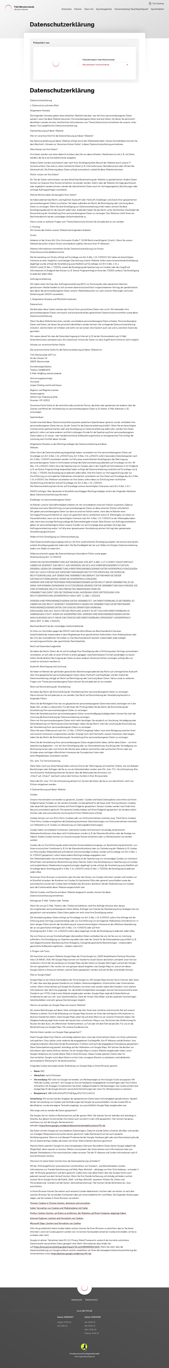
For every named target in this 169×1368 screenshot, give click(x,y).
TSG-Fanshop (158, 3)
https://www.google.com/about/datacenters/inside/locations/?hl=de (72, 1125)
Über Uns (89, 9)
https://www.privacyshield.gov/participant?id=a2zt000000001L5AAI (67, 1247)
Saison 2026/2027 (65, 1317)
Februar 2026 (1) (91, 1333)
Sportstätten (157, 9)
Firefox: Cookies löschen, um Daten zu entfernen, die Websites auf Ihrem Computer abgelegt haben (78, 1213)
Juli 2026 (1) (62, 1326)
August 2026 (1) (64, 1322)
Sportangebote (104, 9)
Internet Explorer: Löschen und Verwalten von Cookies (56, 1218)
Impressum (76, 1299)
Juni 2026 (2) (89, 1322)
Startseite (66, 9)
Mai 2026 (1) (89, 1326)
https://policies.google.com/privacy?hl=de (71, 1253)
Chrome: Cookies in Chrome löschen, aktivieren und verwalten (60, 1203)
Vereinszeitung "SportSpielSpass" (131, 9)
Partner (78, 9)
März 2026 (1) (90, 1329)
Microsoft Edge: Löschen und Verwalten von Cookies (55, 1223)
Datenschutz (91, 1299)
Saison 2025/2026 (92, 1317)
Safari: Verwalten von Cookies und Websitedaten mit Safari (59, 1208)
